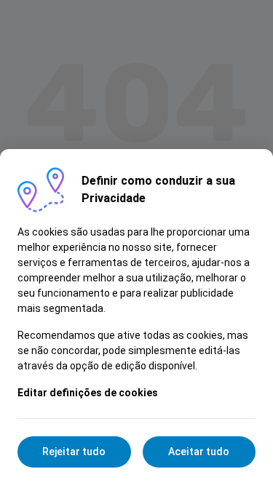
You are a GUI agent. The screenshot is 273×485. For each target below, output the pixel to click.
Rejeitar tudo (74, 451)
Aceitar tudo (198, 451)
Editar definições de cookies (87, 392)
